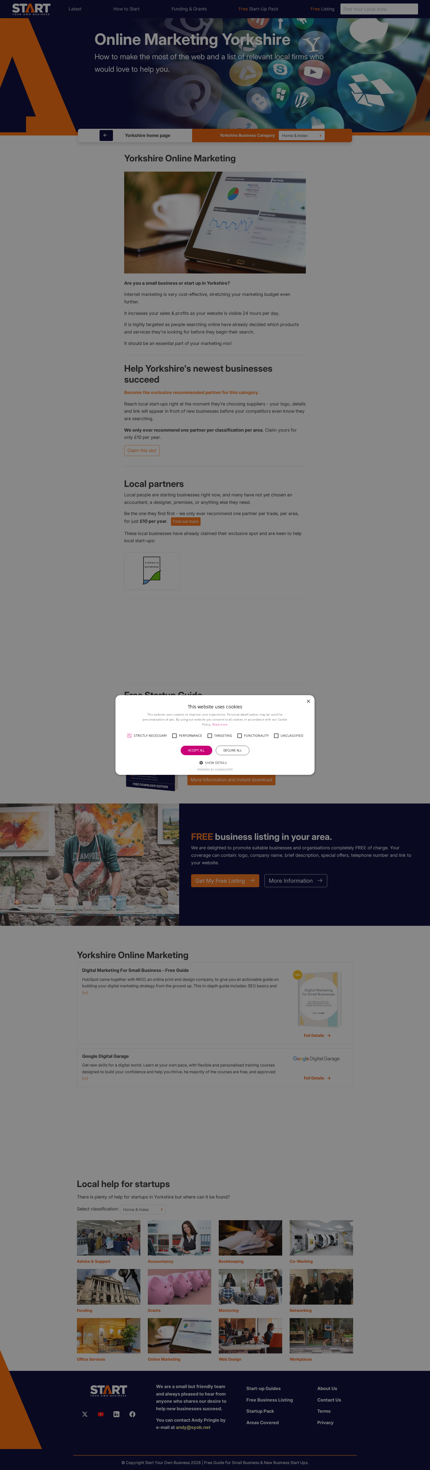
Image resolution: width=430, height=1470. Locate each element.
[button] (129, 736)
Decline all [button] (232, 750)
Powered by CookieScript (215, 769)
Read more (220, 724)
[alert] (215, 735)
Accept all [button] (196, 750)
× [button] (308, 701)
